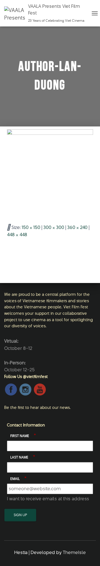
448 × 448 (17, 234)
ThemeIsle (74, 552)
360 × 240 (77, 227)
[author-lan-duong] (50, 172)
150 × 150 (31, 227)
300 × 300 (53, 227)
